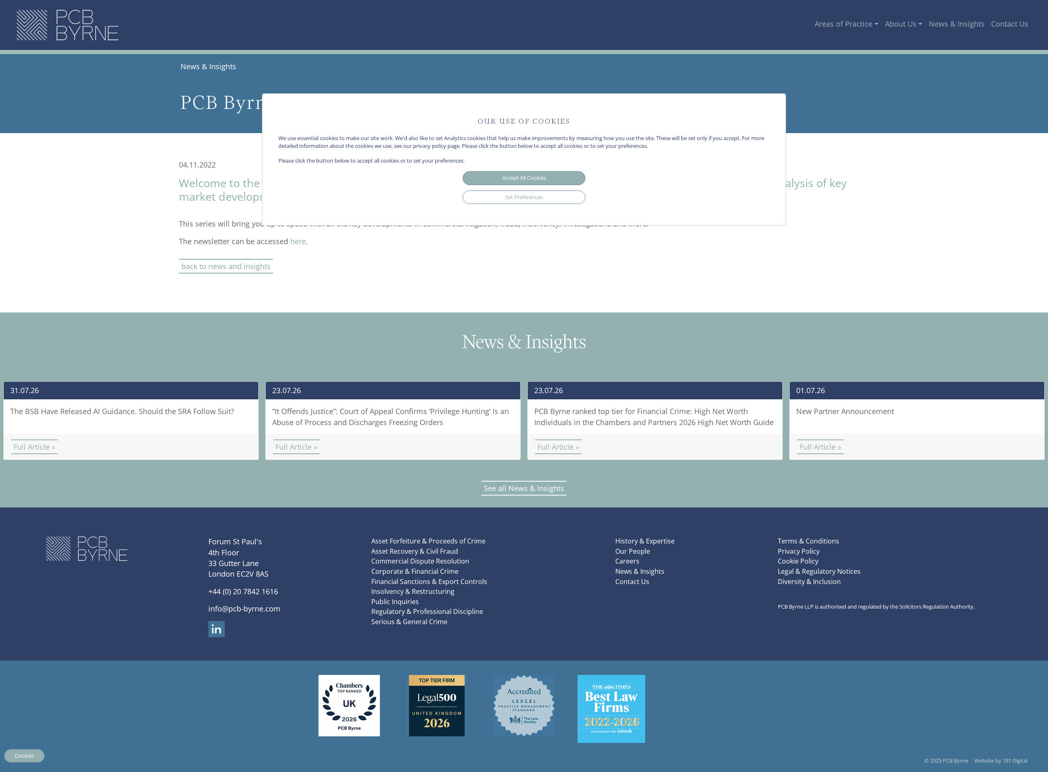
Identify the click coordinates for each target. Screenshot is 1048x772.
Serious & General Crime (409, 621)
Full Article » (34, 447)
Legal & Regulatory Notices (819, 571)
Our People (632, 551)
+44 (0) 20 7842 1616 (243, 591)
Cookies (24, 755)
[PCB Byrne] (67, 25)
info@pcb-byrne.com (244, 609)
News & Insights (957, 24)
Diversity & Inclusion (809, 581)
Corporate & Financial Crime (414, 571)
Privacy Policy (799, 551)
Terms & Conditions (808, 541)
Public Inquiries (395, 601)
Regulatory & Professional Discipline (427, 611)
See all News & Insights (524, 488)
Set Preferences (524, 197)
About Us (901, 24)
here (298, 241)
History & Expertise (645, 541)
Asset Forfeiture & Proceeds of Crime (428, 541)
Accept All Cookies (524, 177)
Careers (627, 561)
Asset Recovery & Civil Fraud (414, 551)
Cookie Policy (798, 561)
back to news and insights (226, 266)
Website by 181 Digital (1001, 760)
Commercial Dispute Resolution (420, 561)
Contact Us (1009, 24)
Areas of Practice (843, 24)
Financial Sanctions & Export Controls (429, 581)
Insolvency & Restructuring (412, 591)
